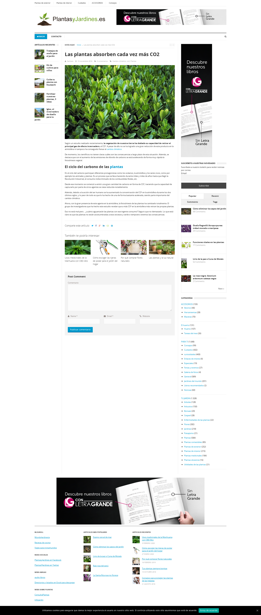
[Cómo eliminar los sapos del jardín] (186, 213)
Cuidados (82, 3)
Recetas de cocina (42, 542)
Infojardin (39, 600)
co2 (128, 61)
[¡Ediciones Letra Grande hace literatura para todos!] (171, 24)
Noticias (187, 390)
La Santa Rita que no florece (105, 575)
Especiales (188, 363)
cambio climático (114, 149)
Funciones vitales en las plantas (208, 242)
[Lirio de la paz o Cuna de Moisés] (184, 267)
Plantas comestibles (193, 442)
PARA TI (184, 341)
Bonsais (187, 411)
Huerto (187, 328)
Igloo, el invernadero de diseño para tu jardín (47, 114)
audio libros (40, 577)
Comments (192, 202)
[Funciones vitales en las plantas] (186, 247)
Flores (187, 424)
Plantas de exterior (42, 3)
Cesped (187, 415)
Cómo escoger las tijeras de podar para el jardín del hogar (157, 549)
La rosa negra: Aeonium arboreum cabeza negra (204, 277)
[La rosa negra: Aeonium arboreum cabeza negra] (186, 281)
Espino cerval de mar (102, 537)
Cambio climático (119, 61)
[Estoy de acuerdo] (257, 610)
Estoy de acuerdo (208, 610)
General (187, 376)
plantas (116, 166)
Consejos (113, 3)
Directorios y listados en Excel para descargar (55, 582)
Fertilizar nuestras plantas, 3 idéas (51, 98)
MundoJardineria (42, 537)
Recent (215, 196)
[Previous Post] (170, 45)
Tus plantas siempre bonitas (154, 568)
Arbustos (188, 406)
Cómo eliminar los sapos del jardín (209, 208)
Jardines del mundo (192, 381)
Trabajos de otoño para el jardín (52, 53)
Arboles (187, 402)
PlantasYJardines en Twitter (47, 565)
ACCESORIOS (97, 3)
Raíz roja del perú (100, 566)
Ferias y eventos (191, 367)
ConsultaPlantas (42, 594)
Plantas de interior (64, 3)
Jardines (187, 428)
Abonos (187, 307)
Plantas (133, 61)
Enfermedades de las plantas (197, 420)
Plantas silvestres (192, 460)
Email (109, 316)
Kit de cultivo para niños (52, 68)
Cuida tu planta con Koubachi (52, 82)
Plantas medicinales (193, 455)
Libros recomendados (194, 385)
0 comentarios (102, 61)
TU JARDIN (185, 398)
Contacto (56, 36)
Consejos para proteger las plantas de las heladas (157, 579)
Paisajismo (189, 433)
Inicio (42, 36)
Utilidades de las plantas (195, 464)
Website (146, 316)
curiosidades (189, 354)
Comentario (73, 282)
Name (73, 316)
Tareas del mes (190, 333)
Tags (215, 202)
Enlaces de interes (192, 358)
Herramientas (190, 312)
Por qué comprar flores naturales (157, 559)
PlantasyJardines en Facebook (48, 560)
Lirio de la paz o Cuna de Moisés (208, 259)
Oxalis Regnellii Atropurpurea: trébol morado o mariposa (208, 227)
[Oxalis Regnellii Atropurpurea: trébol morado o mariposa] (186, 231)
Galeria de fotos (191, 372)
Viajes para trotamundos (46, 547)
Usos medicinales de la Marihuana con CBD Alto (157, 538)
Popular (192, 196)
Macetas (188, 316)
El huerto (185, 325)
